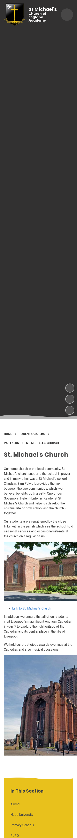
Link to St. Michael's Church (31, 608)
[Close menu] (67, 14)
